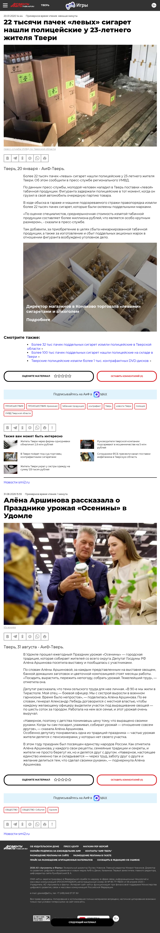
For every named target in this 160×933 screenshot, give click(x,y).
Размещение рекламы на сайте (49, 855)
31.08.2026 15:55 (13, 494)
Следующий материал (82, 922)
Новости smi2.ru (17, 482)
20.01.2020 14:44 (13, 15)
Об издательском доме (44, 846)
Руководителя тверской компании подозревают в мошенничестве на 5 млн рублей (121, 444)
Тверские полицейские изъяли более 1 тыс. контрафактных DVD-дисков (90, 361)
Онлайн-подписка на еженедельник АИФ (55, 851)
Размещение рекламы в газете (92, 855)
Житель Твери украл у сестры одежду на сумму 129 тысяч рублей (45, 468)
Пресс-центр (71, 846)
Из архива (10, 627)
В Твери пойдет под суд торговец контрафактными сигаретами (40, 455)
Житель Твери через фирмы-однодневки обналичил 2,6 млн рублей (45, 443)
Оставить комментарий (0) (127, 376)
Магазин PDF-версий (95, 846)
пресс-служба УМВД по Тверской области (30, 149)
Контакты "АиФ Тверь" (98, 851)
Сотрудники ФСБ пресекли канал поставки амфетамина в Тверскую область (123, 455)
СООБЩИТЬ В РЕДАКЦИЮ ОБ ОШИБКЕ (118, 860)
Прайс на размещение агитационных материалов (61, 860)
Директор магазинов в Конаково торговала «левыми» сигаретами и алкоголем (83, 309)
